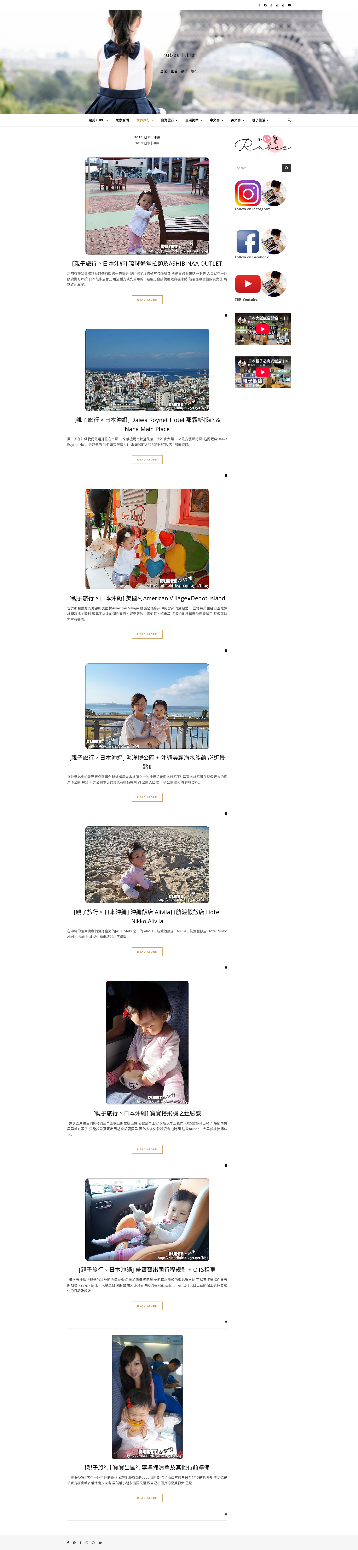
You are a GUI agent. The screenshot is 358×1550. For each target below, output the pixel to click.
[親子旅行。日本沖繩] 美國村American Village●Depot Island (147, 598)
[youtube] (289, 5)
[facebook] (265, 5)
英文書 (236, 120)
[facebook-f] (259, 5)
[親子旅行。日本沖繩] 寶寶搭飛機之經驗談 (147, 1113)
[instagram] (277, 5)
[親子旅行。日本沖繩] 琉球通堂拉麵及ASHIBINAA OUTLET (147, 263)
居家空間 (122, 120)
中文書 (215, 120)
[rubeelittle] (179, 62)
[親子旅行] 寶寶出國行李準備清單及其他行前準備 (147, 1467)
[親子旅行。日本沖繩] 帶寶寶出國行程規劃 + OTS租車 (147, 1269)
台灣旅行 (167, 120)
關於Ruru (97, 120)
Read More (147, 299)
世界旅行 (143, 120)
